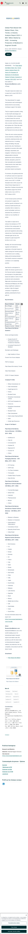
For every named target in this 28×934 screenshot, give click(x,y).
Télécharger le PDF (7, 767)
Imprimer (4, 765)
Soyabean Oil (8, 699)
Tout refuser (14, 927)
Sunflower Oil (8, 702)
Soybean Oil (15, 699)
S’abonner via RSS (7, 769)
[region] (14, 923)
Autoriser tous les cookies (14, 931)
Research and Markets (10, 50)
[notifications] (23, 3)
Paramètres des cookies (14, 923)
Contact (7, 735)
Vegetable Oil (16, 702)
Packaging (8, 691)
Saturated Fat (16, 696)
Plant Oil (16, 694)
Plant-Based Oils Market (14, 657)
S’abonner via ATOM (7, 771)
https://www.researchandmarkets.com (12, 755)
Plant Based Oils (9, 694)
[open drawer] (26, 3)
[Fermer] (26, 915)
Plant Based (14, 691)
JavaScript (5, 774)
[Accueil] (7, 3)
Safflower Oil (8, 696)
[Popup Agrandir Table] (22, 304)
